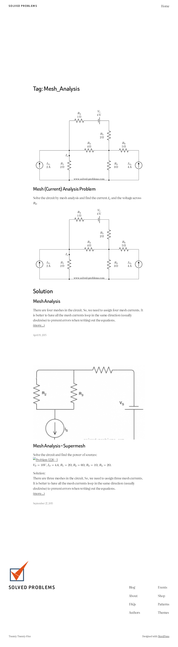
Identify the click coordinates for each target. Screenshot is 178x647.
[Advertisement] (89, 48)
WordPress (163, 636)
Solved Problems (23, 6)
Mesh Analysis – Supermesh (59, 446)
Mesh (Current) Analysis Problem (64, 189)
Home (165, 6)
